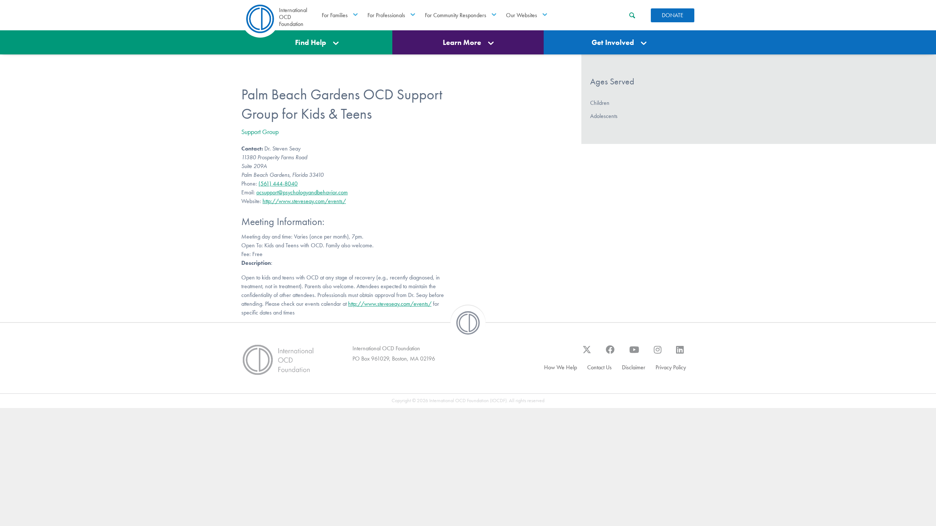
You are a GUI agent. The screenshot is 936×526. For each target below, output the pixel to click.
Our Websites (521, 15)
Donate (672, 15)
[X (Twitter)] (587, 353)
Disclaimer (633, 367)
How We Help (560, 367)
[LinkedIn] (679, 353)
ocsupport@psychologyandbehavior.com (302, 192)
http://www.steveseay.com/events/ (304, 201)
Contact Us (599, 367)
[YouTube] (634, 353)
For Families (335, 15)
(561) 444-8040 (278, 183)
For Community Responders (455, 15)
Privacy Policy (671, 367)
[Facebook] (610, 353)
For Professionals (386, 15)
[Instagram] (657, 353)
